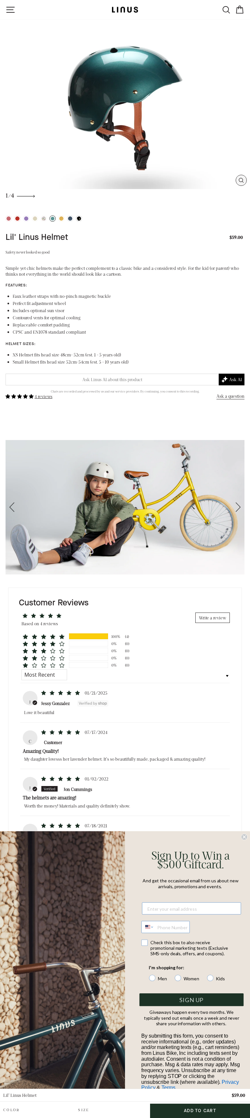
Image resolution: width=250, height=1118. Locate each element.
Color (11, 1110)
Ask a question (230, 396)
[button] (20, 396)
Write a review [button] (212, 617)
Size (83, 1110)
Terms (168, 1088)
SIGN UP (191, 999)
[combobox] (148, 926)
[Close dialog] (244, 837)
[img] (61, 693)
